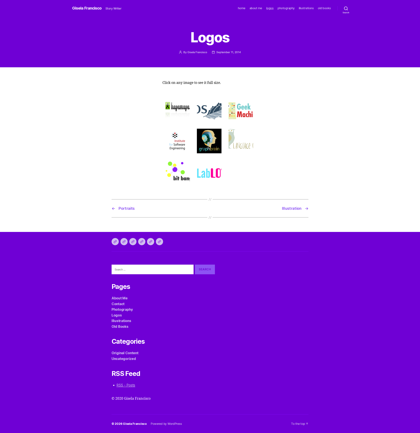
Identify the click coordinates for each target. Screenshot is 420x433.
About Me (120, 298)
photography (286, 8)
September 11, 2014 (228, 52)
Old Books (120, 327)
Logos (117, 315)
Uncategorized (124, 359)
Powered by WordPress (166, 423)
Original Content (125, 353)
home (241, 8)
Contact (118, 304)
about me (256, 8)
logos (270, 8)
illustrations (306, 8)
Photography (122, 309)
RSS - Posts (125, 385)
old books (324, 8)
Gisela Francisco (87, 8)
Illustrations (121, 321)
